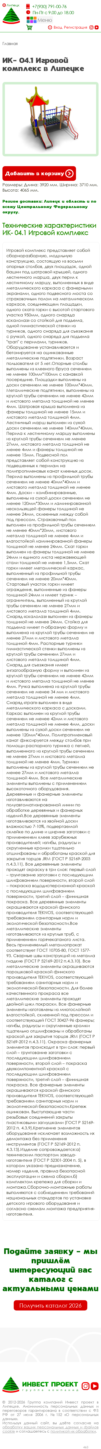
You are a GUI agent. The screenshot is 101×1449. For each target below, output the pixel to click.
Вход (58, 27)
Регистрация (75, 27)
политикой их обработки (73, 1431)
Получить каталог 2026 (50, 1305)
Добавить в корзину (34, 173)
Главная (10, 43)
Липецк (13, 5)
